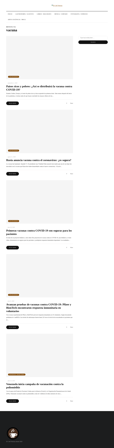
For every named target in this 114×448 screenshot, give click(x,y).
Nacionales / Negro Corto (16, 374)
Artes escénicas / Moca (17, 19)
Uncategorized (13, 76)
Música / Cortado (61, 14)
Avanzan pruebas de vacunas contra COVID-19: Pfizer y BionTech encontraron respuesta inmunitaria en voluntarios (38, 308)
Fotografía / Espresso (79, 14)
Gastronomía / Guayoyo (24, 14)
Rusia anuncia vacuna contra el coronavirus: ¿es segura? (38, 160)
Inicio (10, 14)
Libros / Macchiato (44, 14)
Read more (12, 103)
